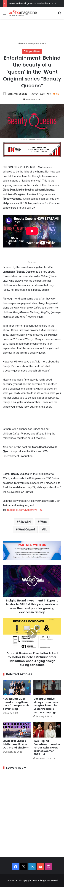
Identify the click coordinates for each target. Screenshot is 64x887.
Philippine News (37, 43)
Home (24, 43)
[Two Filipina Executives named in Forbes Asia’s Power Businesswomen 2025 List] (47, 730)
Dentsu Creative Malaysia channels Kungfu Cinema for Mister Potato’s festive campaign (45, 705)
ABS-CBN (25, 521)
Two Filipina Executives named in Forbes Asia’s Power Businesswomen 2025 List (46, 747)
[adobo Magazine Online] (23, 13)
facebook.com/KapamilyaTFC (24, 509)
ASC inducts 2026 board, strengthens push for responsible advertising (16, 704)
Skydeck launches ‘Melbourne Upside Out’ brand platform (16, 744)
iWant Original (26, 529)
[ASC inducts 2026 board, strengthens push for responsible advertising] (17, 687)
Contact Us (11, 880)
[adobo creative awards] (32, 149)
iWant (43, 521)
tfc (45, 529)
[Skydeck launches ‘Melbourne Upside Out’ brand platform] (17, 730)
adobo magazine (15, 94)
